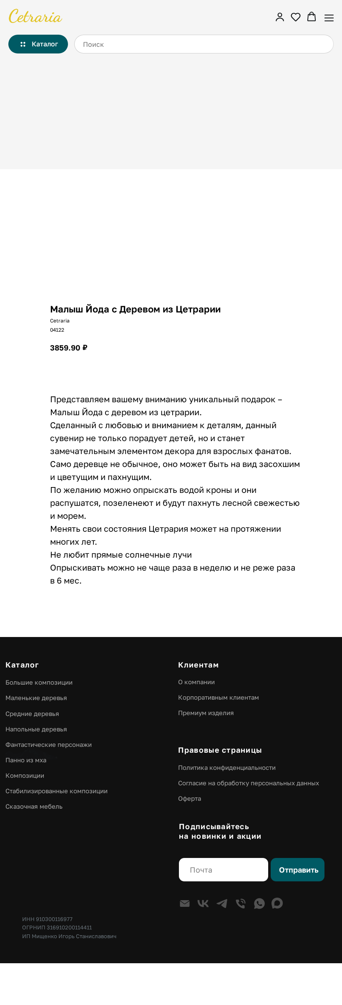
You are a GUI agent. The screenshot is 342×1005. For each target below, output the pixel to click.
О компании (196, 681)
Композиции (24, 775)
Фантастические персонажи (48, 744)
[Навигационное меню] (329, 17)
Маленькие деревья (36, 697)
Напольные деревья (36, 729)
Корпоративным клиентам (218, 697)
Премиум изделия (206, 712)
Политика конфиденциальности (227, 767)
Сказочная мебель (34, 806)
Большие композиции (39, 682)
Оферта (189, 798)
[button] (280, 17)
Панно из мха (25, 760)
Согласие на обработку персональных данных (248, 783)
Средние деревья (32, 713)
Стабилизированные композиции (56, 790)
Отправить (299, 869)
